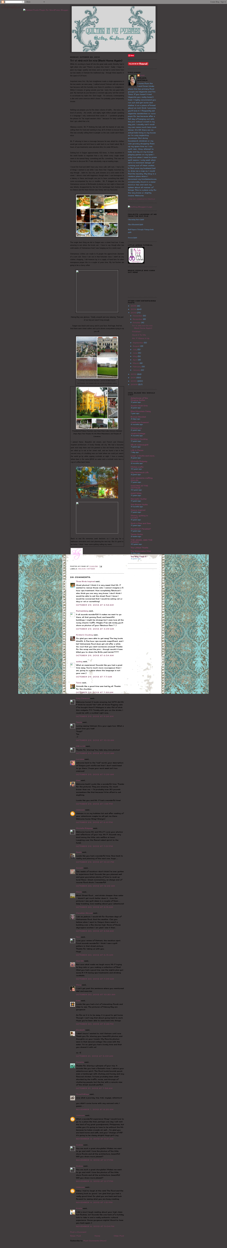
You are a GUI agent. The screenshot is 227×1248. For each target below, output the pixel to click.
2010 (134, 381)
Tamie (78, 683)
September (138, 343)
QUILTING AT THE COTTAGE (139, 487)
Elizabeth (80, 1030)
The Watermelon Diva (141, 551)
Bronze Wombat (138, 417)
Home (97, 1236)
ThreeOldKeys (82, 1094)
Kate (78, 1001)
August (136, 346)
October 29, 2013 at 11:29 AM (95, 774)
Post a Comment (78, 1232)
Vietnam (91, 569)
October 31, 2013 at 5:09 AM (94, 1056)
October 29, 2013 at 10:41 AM (95, 753)
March (136, 363)
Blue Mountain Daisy (141, 411)
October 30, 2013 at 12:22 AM (95, 886)
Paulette (80, 1062)
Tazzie (79, 722)
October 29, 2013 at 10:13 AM (95, 740)
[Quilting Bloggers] (140, 207)
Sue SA (80, 961)
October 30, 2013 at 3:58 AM (95, 931)
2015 (134, 306)
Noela (78, 852)
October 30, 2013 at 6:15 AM (94, 955)
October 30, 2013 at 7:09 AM (95, 979)
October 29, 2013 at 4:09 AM (95, 629)
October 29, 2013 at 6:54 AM (95, 655)
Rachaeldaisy (82, 611)
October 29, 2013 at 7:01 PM (94, 846)
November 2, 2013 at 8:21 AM (94, 1139)
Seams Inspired (138, 510)
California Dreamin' (140, 422)
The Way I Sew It (138, 556)
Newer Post (75, 1236)
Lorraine (80, 759)
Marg (78, 985)
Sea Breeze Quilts (139, 504)
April (135, 360)
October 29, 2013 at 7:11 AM (94, 677)
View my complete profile (141, 199)
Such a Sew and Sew (141, 523)
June (135, 353)
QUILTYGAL (136, 493)
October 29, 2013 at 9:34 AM (95, 716)
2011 (133, 378)
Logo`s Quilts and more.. (143, 456)
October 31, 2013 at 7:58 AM (94, 1088)
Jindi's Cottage (138, 433)
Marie (79, 892)
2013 (134, 313)
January (137, 370)
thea (78, 780)
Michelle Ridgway (84, 828)
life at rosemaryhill (139, 445)
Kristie (79, 1208)
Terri (78, 937)
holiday (82, 569)
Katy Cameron (83, 698)
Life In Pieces (137, 450)
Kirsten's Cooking (84, 635)
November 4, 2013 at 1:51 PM (94, 1202)
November (138, 319)
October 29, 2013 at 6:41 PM (94, 822)
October (137, 322)
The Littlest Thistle (139, 548)
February (137, 367)
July (135, 349)
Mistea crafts (137, 467)
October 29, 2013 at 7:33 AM (94, 692)
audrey (79, 661)
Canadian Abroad (84, 913)
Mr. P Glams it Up (140, 338)
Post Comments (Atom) (95, 1241)
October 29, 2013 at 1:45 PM (94, 804)
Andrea (79, 1145)
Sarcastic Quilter (139, 499)
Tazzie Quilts (137, 534)
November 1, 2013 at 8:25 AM (94, 1109)
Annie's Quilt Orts (139, 406)
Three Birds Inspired (85, 581)
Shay (142, 75)
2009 (134, 384)
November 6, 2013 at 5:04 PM (95, 1226)
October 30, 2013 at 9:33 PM (95, 1024)
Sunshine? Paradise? (141, 529)
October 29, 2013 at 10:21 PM (95, 862)
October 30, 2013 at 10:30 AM (95, 994)
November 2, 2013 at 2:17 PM (94, 1160)
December (138, 316)
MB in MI (80, 746)
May (135, 356)
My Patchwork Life (139, 472)
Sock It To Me (139, 335)
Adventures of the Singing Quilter (139, 399)
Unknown (80, 810)
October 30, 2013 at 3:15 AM (94, 907)
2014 (134, 309)
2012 (134, 374)
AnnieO (79, 868)
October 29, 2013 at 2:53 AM (95, 605)
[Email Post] (100, 566)
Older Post (119, 1236)
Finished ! (136, 331)
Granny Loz (136, 428)
